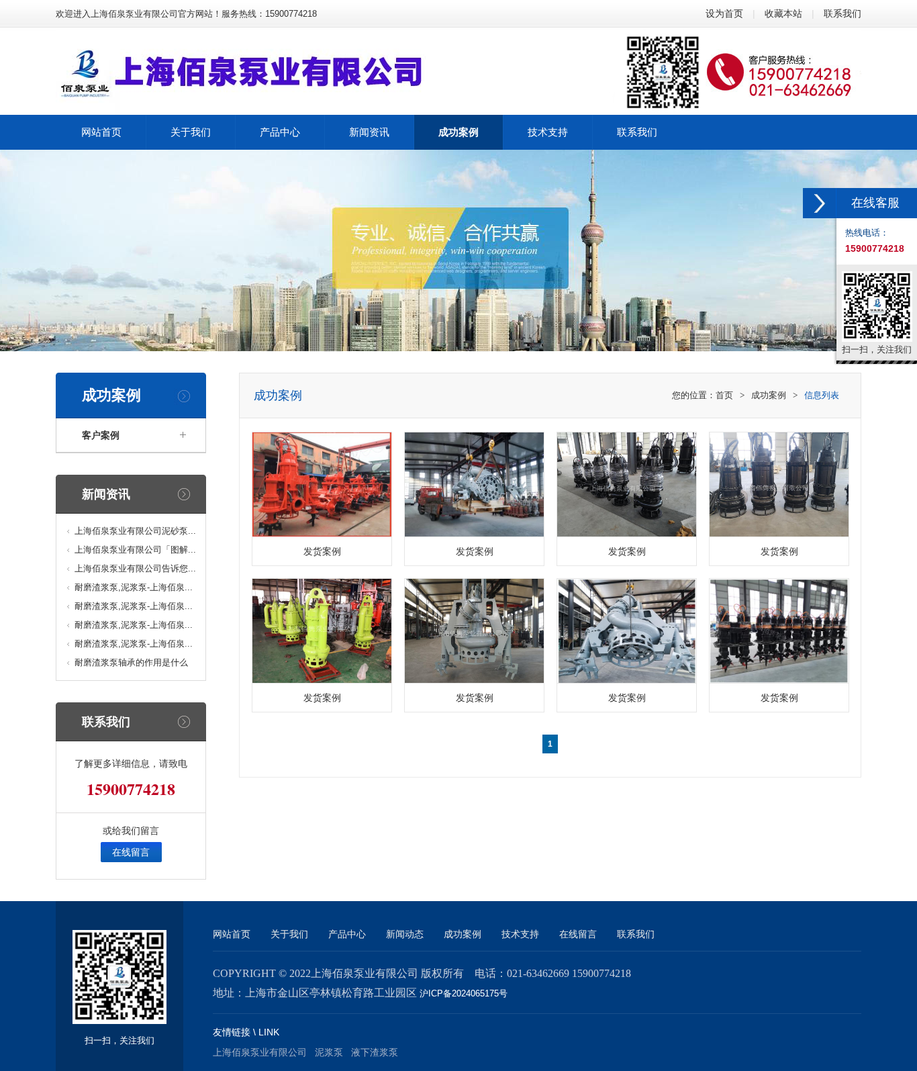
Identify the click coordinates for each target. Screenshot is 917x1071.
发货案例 (322, 551)
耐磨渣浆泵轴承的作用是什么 (131, 662)
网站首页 (231, 934)
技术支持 (520, 934)
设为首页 (724, 13)
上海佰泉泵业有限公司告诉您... (135, 568)
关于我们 (289, 934)
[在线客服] (819, 203)
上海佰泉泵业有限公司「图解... (135, 550)
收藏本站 (783, 13)
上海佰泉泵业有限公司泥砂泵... (135, 531)
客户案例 (100, 435)
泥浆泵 (329, 1052)
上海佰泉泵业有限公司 (260, 1052)
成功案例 (768, 395)
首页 (724, 395)
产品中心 (347, 934)
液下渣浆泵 (374, 1052)
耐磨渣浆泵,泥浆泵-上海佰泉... (134, 587)
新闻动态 (405, 934)
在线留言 (131, 852)
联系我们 (842, 13)
